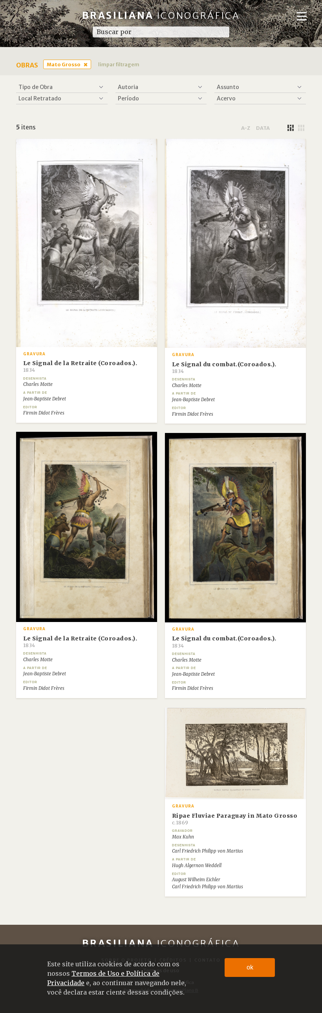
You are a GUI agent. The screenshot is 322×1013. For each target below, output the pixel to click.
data (263, 128)
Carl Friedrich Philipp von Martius (207, 851)
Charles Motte (38, 384)
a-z (245, 128)
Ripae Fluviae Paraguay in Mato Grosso (235, 819)
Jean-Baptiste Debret (44, 399)
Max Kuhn (183, 837)
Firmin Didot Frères (43, 413)
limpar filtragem (118, 64)
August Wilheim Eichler (196, 879)
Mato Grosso (63, 64)
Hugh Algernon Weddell (196, 865)
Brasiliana (161, 15)
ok (250, 967)
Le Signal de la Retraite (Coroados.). (80, 366)
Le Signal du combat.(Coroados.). (224, 367)
